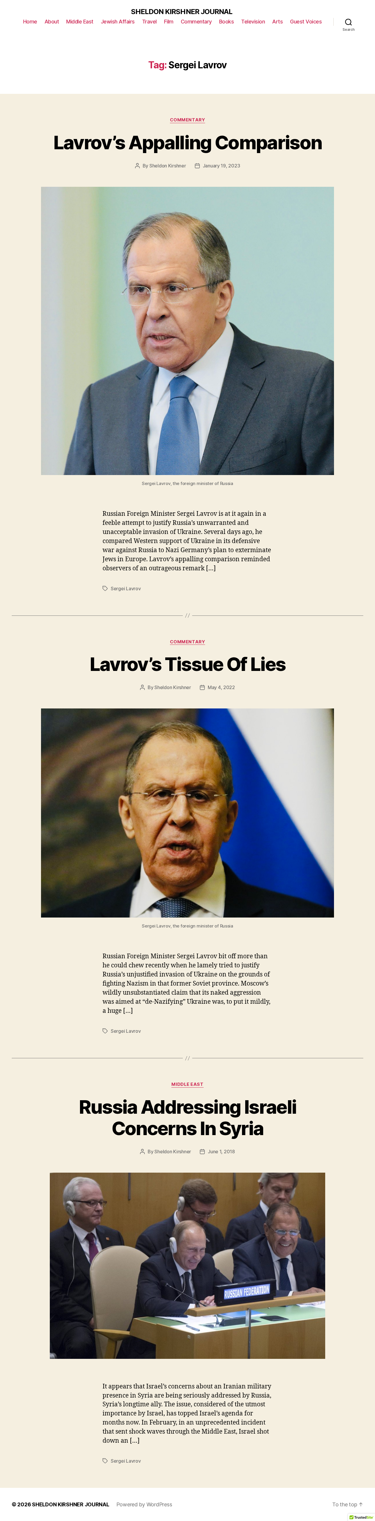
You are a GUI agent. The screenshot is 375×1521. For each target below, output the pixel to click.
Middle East (79, 21)
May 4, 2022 (221, 687)
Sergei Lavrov (126, 588)
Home (30, 21)
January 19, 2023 (221, 166)
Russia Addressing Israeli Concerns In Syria (187, 1118)
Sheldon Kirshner (167, 166)
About (52, 21)
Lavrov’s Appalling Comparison (187, 142)
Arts (277, 21)
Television (253, 21)
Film (168, 21)
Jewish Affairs (118, 21)
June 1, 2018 (221, 1151)
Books (226, 21)
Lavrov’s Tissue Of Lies (188, 664)
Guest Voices (306, 21)
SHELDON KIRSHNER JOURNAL (181, 11)
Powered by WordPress (144, 1504)
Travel (149, 21)
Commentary (196, 21)
